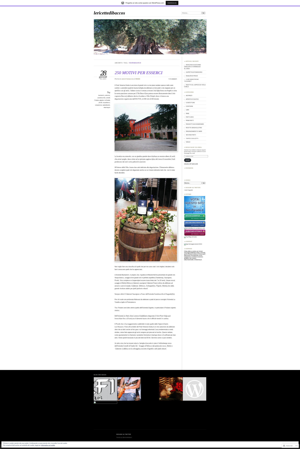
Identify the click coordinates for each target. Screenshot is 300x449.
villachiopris (107, 107)
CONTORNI (189, 106)
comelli (108, 97)
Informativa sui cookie (48, 445)
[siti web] (195, 226)
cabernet (107, 95)
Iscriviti (187, 160)
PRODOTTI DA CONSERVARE (195, 124)
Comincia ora (172, 3)
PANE (187, 113)
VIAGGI (137, 79)
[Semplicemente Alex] (105, 413)
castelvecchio (101, 97)
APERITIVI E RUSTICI (192, 99)
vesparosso (98, 105)
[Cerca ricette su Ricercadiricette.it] (190, 237)
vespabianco (106, 102)
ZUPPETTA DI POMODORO (194, 72)
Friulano (96, 100)
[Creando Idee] (171, 389)
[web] (194, 213)
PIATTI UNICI (190, 117)
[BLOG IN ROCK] (129, 389)
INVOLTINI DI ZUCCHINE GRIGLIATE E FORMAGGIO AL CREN (192, 66)
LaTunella (107, 100)
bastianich (101, 95)
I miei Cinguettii (188, 190)
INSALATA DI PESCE (192, 75)
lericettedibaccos (109, 12)
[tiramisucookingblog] (194, 389)
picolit (100, 102)
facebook (189, 168)
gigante (102, 100)
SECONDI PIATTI (191, 135)
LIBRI (187, 110)
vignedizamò (106, 105)
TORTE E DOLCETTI (192, 138)
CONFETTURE (190, 102)
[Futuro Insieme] (105, 389)
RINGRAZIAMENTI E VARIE (194, 131)
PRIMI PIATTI (190, 120)
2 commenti (173, 79)
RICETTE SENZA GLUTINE (194, 127)
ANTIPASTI (189, 95)
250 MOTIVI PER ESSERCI (138, 72)
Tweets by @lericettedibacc (124, 437)
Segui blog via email (194, 147)
